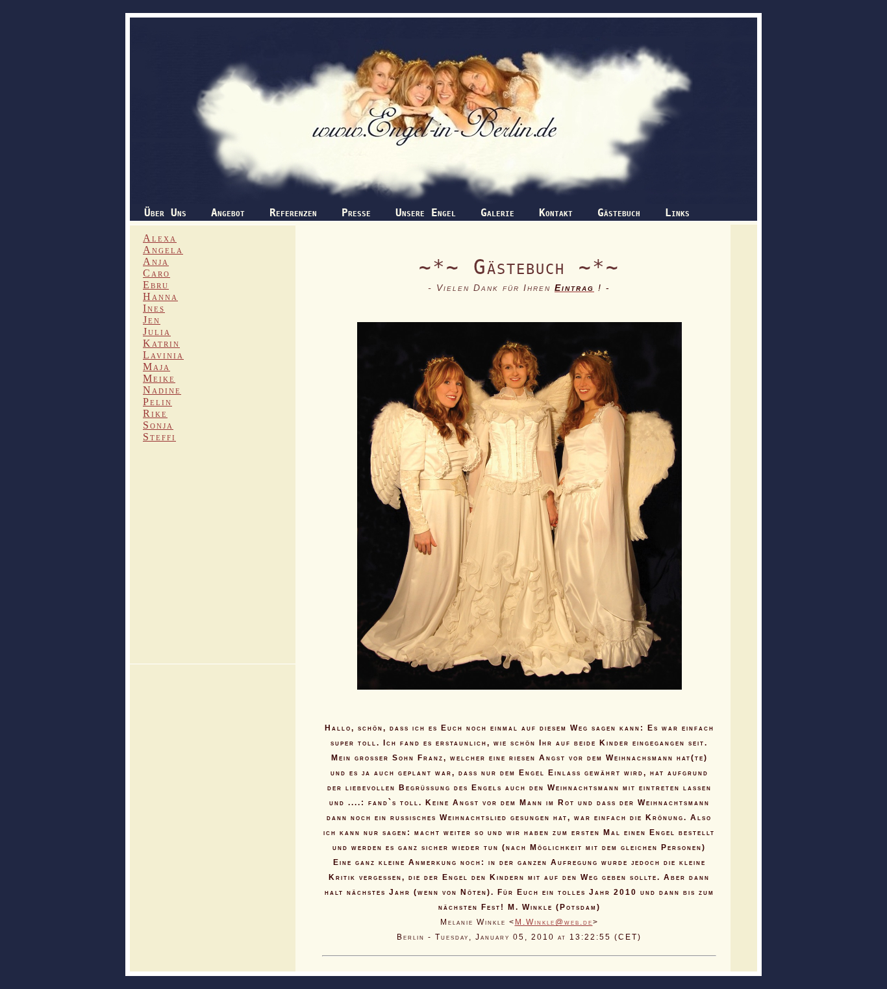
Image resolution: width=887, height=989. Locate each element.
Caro (156, 273)
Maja (156, 366)
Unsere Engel (425, 213)
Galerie (497, 213)
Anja (156, 261)
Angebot (228, 213)
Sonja (158, 425)
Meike (159, 378)
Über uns (165, 213)
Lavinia (163, 354)
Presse (356, 213)
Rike (155, 413)
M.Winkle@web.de (554, 922)
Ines (154, 308)
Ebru (156, 284)
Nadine (162, 389)
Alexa (160, 238)
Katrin (161, 343)
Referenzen (293, 213)
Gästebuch (618, 213)
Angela (163, 249)
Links (677, 213)
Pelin (157, 401)
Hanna (160, 296)
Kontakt (556, 213)
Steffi (159, 436)
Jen (151, 319)
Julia (157, 331)
